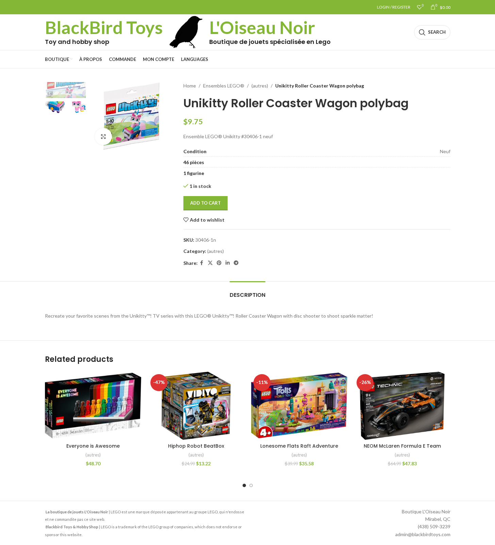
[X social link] (210, 263)
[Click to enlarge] (103, 136)
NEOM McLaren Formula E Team (402, 446)
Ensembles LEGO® (223, 86)
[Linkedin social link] (228, 263)
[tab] (247, 291)
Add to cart (205, 203)
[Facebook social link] (202, 263)
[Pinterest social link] (219, 263)
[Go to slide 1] (244, 485)
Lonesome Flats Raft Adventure (299, 446)
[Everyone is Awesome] (93, 406)
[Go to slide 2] (251, 485)
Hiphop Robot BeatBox (196, 446)
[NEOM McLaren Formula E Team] (402, 406)
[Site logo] (186, 31)
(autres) (259, 86)
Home (189, 86)
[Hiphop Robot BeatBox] (196, 406)
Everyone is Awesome (93, 446)
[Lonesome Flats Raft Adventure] (299, 406)
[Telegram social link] (236, 263)
